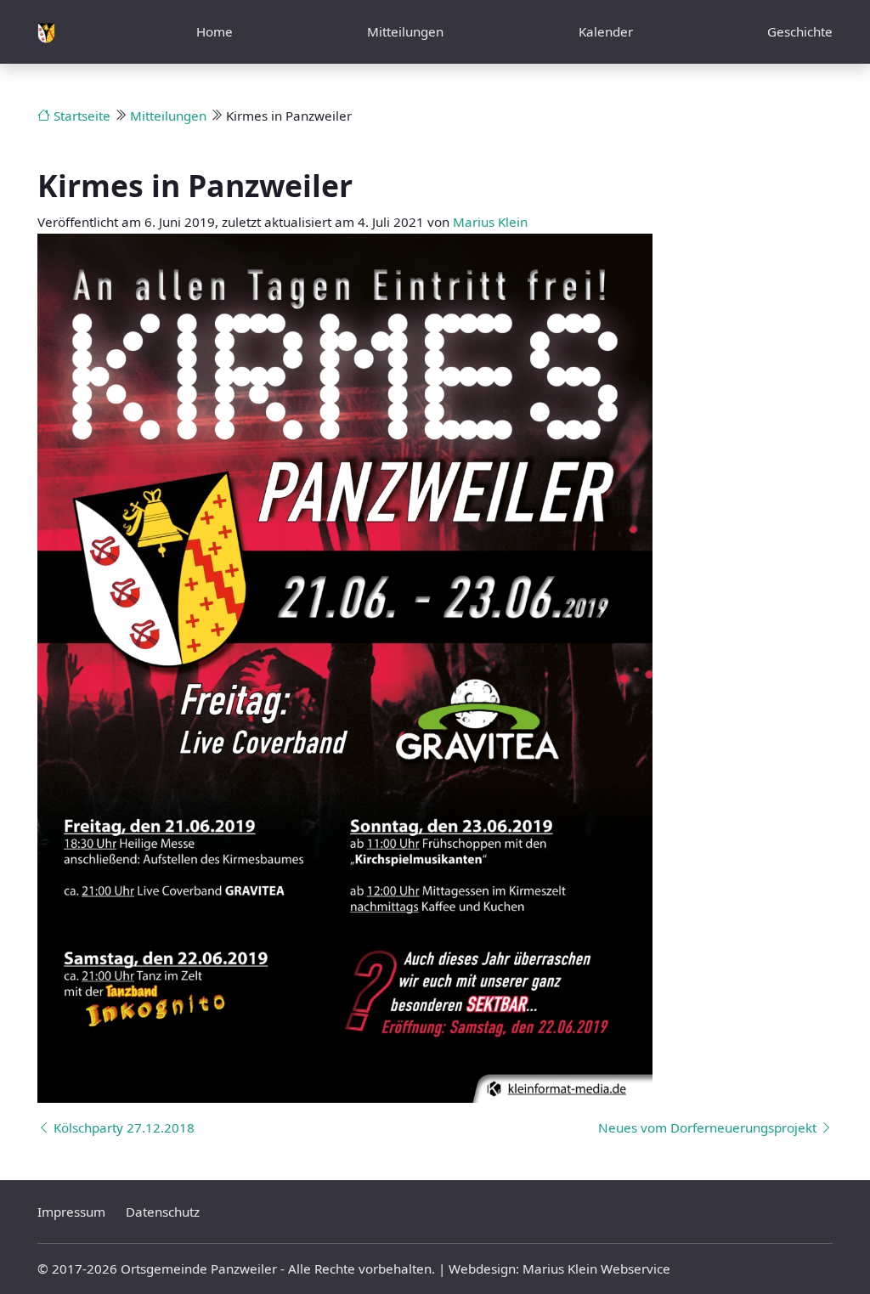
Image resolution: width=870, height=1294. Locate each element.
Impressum (71, 1211)
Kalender (606, 31)
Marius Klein (490, 221)
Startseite (80, 115)
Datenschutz (163, 1211)
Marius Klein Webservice (596, 1268)
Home (214, 31)
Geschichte (800, 31)
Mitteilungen (405, 31)
